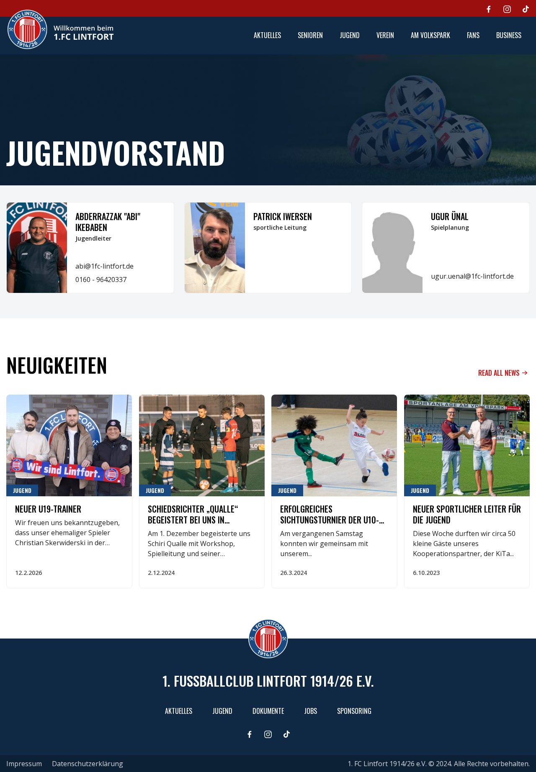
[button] (310, 35)
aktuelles (267, 35)
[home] (60, 29)
